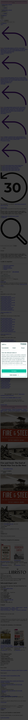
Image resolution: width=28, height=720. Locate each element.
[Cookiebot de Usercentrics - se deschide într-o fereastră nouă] (20, 344)
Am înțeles (14, 371)
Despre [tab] (23, 347)
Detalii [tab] (14, 347)
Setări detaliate (13, 375)
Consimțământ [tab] (5, 347)
